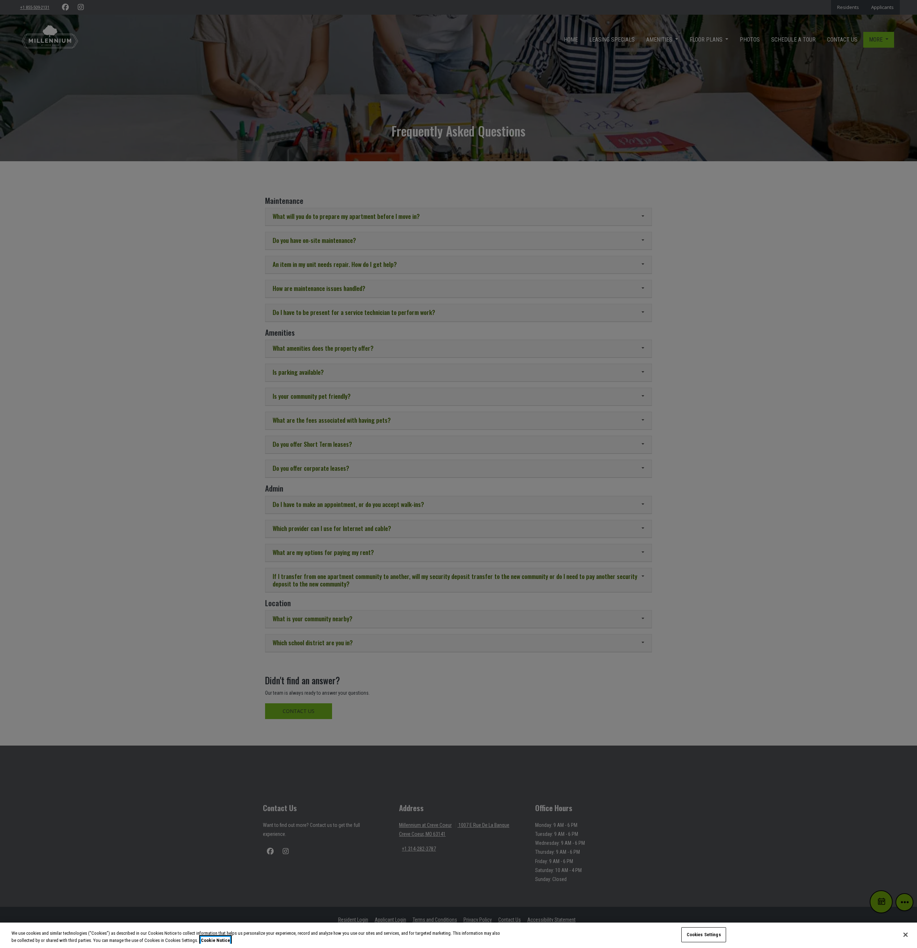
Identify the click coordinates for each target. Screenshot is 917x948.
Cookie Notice (215, 940)
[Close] (905, 935)
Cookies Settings (704, 934)
